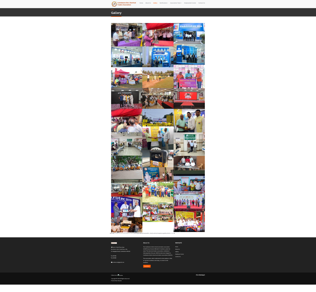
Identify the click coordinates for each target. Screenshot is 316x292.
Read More (147, 266)
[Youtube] (203, 275)
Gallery (155, 3)
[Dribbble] (204, 275)
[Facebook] (196, 275)
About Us (148, 3)
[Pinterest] (201, 275)
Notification (163, 3)
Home (141, 3)
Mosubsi (120, 280)
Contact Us (201, 3)
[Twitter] (199, 275)
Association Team (175, 3)
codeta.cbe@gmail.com (118, 262)
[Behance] (200, 275)
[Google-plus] (197, 275)
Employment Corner (190, 3)
